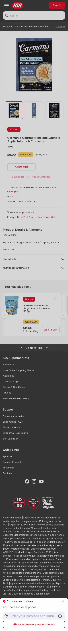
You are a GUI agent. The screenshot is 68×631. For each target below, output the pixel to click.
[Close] (34, 315)
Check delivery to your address (36, 624)
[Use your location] (60, 615)
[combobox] (34, 615)
